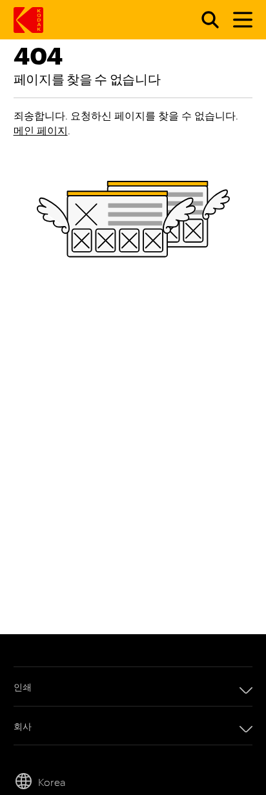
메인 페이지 (41, 130)
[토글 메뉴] (236, 20)
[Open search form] (202, 20)
